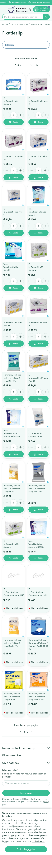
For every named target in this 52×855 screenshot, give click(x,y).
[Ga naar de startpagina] (17, 9)
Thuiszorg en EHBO (19, 24)
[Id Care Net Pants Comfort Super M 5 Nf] (13, 575)
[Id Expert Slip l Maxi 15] (38, 306)
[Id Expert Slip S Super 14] (13, 84)
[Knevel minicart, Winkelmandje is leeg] (36, 9)
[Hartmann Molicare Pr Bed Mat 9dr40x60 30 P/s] (38, 626)
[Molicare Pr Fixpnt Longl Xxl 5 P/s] (38, 472)
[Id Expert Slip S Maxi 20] (13, 140)
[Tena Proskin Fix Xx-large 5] (38, 195)
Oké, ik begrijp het (26, 849)
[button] (26, 45)
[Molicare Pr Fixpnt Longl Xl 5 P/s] (13, 361)
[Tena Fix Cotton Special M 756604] (38, 527)
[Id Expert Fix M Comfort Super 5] (38, 416)
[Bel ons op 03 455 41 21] (30, 9)
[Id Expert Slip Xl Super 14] (38, 250)
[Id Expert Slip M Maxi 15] (38, 84)
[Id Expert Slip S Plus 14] (38, 140)
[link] (21, 731)
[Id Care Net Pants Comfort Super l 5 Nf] (38, 575)
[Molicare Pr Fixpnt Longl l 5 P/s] (13, 472)
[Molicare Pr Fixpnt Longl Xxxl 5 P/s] (13, 626)
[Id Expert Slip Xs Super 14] (13, 527)
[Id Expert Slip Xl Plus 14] (13, 195)
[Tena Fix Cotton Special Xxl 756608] (13, 416)
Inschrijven (26, 792)
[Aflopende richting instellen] (37, 65)
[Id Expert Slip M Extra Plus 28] (38, 361)
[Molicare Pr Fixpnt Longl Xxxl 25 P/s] (38, 680)
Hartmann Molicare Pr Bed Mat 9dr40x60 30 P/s (38, 646)
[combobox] (22, 17)
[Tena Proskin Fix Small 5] (13, 250)
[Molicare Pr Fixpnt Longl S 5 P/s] (13, 680)
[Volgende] (31, 731)
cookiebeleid (38, 841)
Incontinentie (36, 24)
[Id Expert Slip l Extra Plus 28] (13, 306)
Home (5, 24)
